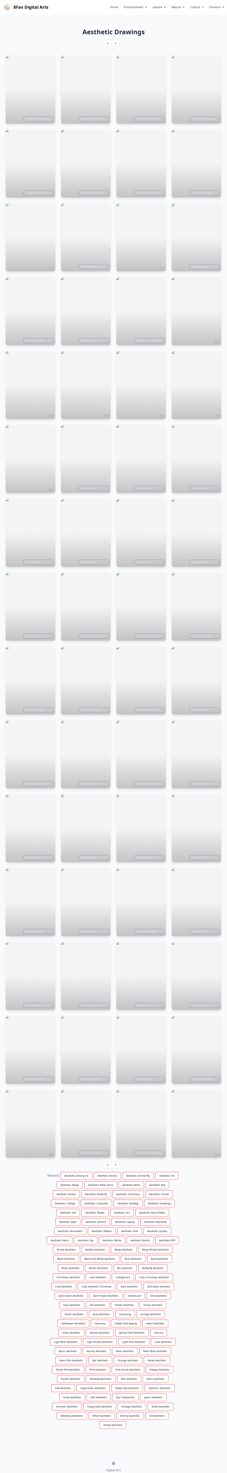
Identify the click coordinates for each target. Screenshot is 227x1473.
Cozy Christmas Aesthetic (154, 1277)
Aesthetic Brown (66, 1194)
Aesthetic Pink (129, 1231)
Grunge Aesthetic (150, 1314)
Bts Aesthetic (125, 1268)
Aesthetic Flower (95, 1212)
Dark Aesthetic (129, 1286)
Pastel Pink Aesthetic (68, 1369)
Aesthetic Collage (65, 1203)
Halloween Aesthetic (73, 1323)
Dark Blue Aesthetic (158, 1286)
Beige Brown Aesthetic (155, 1249)
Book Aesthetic (159, 1258)
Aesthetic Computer (96, 1203)
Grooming (125, 1314)
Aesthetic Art (167, 1175)
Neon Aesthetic (125, 1351)
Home (114, 7)
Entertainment (133, 7)
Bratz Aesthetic (71, 1268)
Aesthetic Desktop (128, 1203)
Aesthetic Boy (157, 1185)
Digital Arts (113, 1470)
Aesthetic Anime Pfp (138, 1175)
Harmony (100, 1323)
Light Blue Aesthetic (66, 1342)
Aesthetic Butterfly (96, 1194)
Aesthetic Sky (85, 1240)
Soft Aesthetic (98, 1397)
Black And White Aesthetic (99, 1258)
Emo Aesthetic (158, 1295)
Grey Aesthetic (101, 1314)
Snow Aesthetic (72, 1397)
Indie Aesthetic (71, 1332)
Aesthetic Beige (69, 1185)
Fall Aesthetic (98, 1305)
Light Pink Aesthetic (134, 1342)
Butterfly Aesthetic (153, 1268)
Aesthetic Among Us (76, 1175)
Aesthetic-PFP (167, 1240)
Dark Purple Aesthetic (106, 1295)
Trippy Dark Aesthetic (99, 1406)
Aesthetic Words (140, 1240)
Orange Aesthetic (128, 1360)
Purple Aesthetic (71, 1378)
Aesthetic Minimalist (70, 1231)
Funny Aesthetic (152, 1305)
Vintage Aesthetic (131, 1406)
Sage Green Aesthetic (93, 1388)
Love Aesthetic (163, 1342)
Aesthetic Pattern (102, 1231)
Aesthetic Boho (131, 1185)
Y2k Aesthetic (157, 1415)
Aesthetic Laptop (125, 1222)
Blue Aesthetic (133, 1258)
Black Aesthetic (66, 1258)
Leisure (157, 7)
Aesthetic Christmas (128, 1194)
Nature (176, 7)
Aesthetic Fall (68, 1212)
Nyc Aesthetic (100, 1360)
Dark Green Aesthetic (71, 1295)
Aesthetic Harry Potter (152, 1212)
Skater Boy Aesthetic (127, 1388)
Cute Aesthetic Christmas (97, 1286)
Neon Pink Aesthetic (71, 1360)
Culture (195, 7)
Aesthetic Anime (107, 1175)
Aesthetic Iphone (96, 1222)
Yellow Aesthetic (112, 1425)
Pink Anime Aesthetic (127, 1369)
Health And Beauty (126, 1323)
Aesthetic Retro (60, 1240)
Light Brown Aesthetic (100, 1342)
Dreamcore (134, 1295)
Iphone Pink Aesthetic (132, 1332)
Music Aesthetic (68, 1351)
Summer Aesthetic (67, 1406)
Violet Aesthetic (160, 1406)
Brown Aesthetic (98, 1268)
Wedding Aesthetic (72, 1415)
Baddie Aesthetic (95, 1249)
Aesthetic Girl (122, 1212)
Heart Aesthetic (155, 1323)
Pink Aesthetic (98, 1369)
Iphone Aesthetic (100, 1332)
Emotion (215, 7)
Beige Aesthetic (124, 1249)
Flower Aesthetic (124, 1305)
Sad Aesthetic (63, 1388)
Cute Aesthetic (63, 1286)
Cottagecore (123, 1277)
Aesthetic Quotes (157, 1231)
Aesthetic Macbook (155, 1222)
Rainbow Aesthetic (101, 1378)
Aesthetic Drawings (159, 1203)
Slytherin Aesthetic (159, 1388)
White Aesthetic (101, 1415)
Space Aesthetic (153, 1397)
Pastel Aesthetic (157, 1360)
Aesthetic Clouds (159, 1194)
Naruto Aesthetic (97, 1351)
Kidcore (158, 1332)
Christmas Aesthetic (68, 1277)
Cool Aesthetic (98, 1277)
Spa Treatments (125, 1397)
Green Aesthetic (74, 1314)
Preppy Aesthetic (160, 1369)
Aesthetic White (112, 1240)
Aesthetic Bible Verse (100, 1185)
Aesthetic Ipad (67, 1222)
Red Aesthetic (129, 1378)
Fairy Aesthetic (72, 1305)
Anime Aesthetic (66, 1249)
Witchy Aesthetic (130, 1415)
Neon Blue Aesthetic (155, 1351)
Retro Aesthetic (155, 1378)
